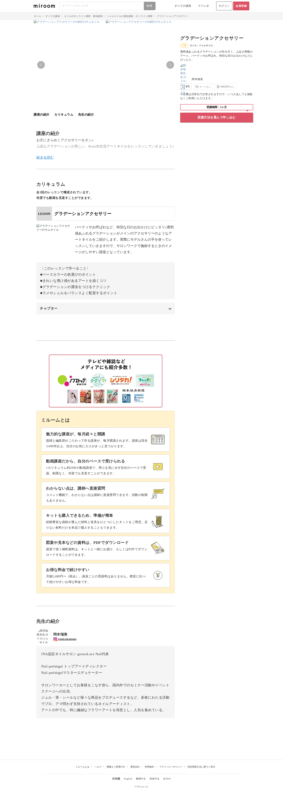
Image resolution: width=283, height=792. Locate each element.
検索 (150, 5)
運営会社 (135, 766)
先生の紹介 (86, 114)
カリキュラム (63, 114)
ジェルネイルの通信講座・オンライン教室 (130, 16)
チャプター (49, 308)
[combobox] (107, 6)
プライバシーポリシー (170, 766)
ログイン (224, 5)
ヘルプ (98, 766)
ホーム (37, 16)
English (128, 778)
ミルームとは (82, 766)
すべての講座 (183, 5)
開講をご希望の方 (116, 766)
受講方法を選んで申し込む (217, 117)
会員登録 (241, 5)
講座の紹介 (42, 114)
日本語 (116, 778)
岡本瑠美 (197, 79)
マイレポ (203, 5)
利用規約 (149, 766)
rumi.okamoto (67, 639)
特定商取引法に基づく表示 (201, 766)
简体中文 (155, 778)
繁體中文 (141, 778)
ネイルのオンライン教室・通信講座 (83, 16)
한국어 (167, 778)
